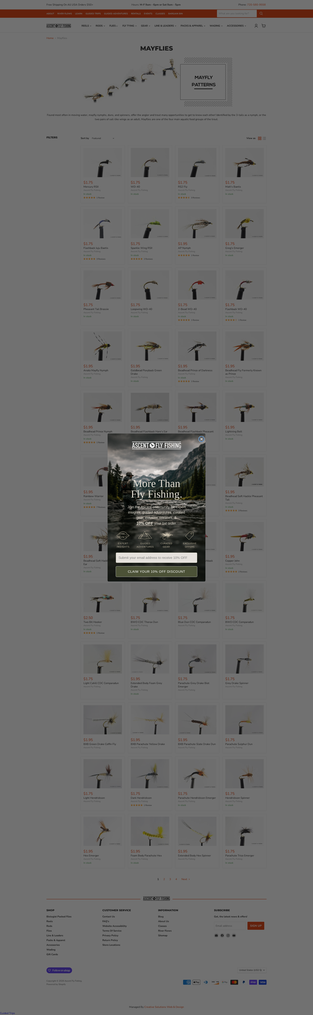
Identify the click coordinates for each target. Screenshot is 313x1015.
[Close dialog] (201, 439)
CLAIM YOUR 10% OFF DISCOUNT (156, 571)
